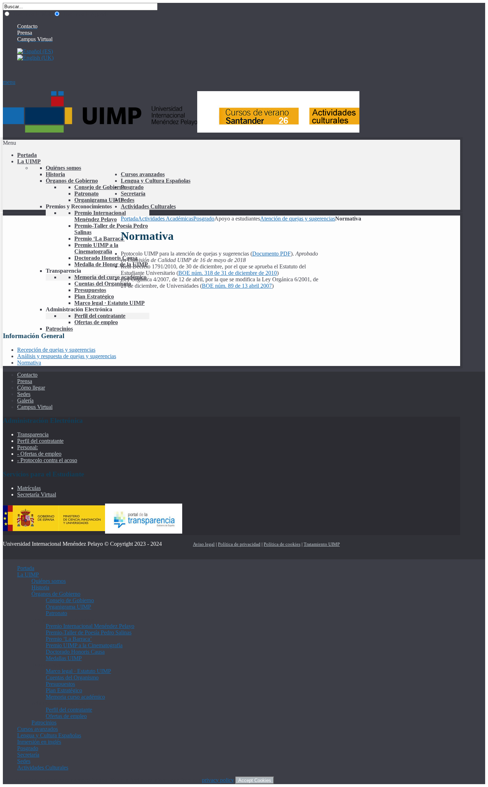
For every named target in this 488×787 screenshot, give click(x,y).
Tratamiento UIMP (322, 544)
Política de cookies (282, 544)
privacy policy (218, 780)
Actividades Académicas (165, 219)
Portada (129, 219)
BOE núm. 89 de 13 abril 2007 (237, 286)
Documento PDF (271, 254)
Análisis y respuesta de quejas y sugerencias (66, 356)
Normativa (29, 363)
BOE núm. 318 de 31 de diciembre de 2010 (227, 273)
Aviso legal (204, 544)
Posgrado (203, 219)
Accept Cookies (254, 780)
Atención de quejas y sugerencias (297, 219)
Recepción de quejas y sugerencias (56, 350)
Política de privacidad (239, 544)
